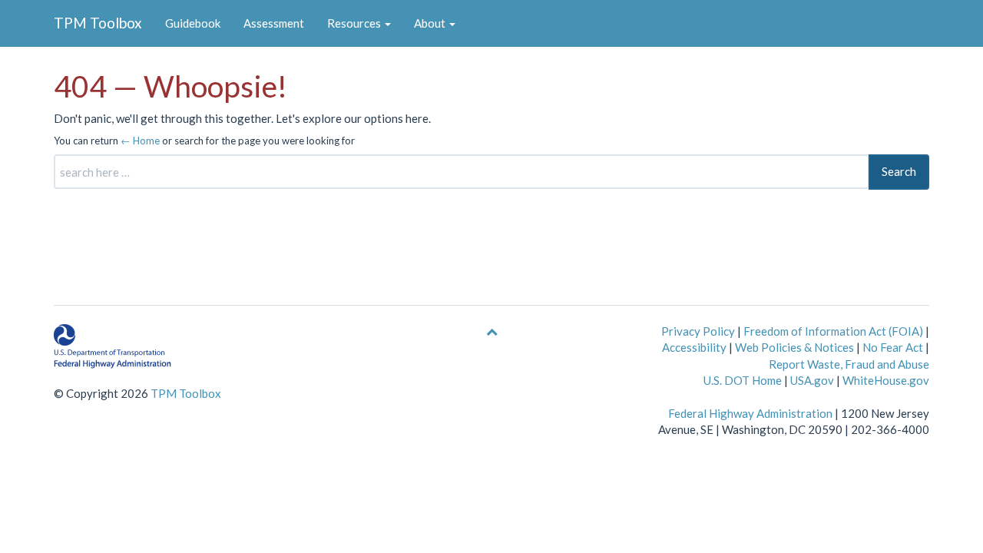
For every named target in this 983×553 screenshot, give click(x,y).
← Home (140, 140)
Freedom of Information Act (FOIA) (833, 331)
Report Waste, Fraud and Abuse (849, 364)
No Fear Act (892, 347)
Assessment (273, 23)
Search (899, 171)
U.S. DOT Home (742, 380)
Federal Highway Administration (750, 413)
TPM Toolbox (98, 22)
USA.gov (812, 380)
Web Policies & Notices (794, 347)
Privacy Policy (698, 331)
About (431, 23)
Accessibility (694, 347)
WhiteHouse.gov (885, 380)
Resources (355, 23)
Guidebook (192, 23)
